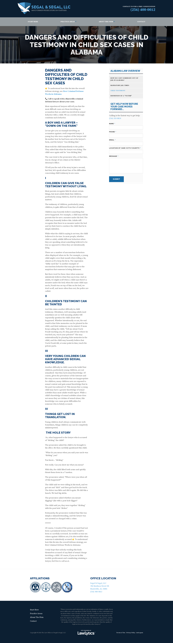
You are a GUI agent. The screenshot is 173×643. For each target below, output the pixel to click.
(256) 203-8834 (115, 118)
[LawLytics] (86, 632)
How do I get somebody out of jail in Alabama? (124, 79)
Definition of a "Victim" (121, 96)
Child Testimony (118, 91)
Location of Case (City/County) (125, 148)
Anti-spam (139, 633)
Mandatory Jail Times (120, 85)
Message (113, 156)
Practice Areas (67, 22)
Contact (141, 22)
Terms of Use (120, 633)
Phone (112, 132)
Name (112, 124)
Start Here (33, 22)
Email (112, 140)
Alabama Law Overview (125, 71)
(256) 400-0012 (142, 9)
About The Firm (106, 22)
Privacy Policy (130, 633)
